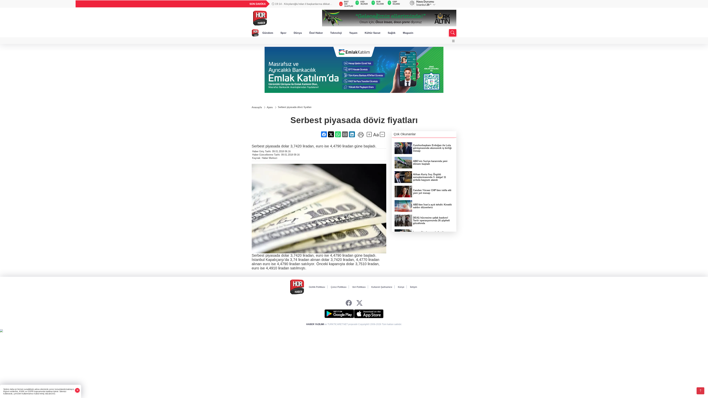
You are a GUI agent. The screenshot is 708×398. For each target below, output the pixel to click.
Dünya (298, 32)
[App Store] (369, 313)
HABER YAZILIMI (315, 324)
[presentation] (332, 4)
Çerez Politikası (338, 287)
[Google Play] (339, 313)
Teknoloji (336, 32)
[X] (359, 303)
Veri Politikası (359, 287)
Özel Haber (316, 32)
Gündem (267, 32)
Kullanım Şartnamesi (381, 287)
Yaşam (353, 32)
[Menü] (453, 41)
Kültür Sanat (372, 32)
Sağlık (391, 32)
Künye (401, 287)
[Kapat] (77, 390)
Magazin (408, 32)
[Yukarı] (700, 390)
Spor (283, 32)
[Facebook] (348, 303)
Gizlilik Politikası (317, 287)
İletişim (413, 287)
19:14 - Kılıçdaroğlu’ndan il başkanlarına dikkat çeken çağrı (301, 3)
